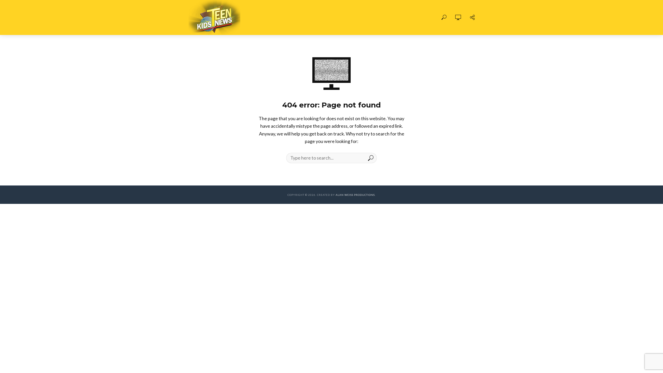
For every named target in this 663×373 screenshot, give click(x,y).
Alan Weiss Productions (355, 194)
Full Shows (274, 17)
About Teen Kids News (343, 17)
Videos (303, 17)
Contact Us (389, 17)
